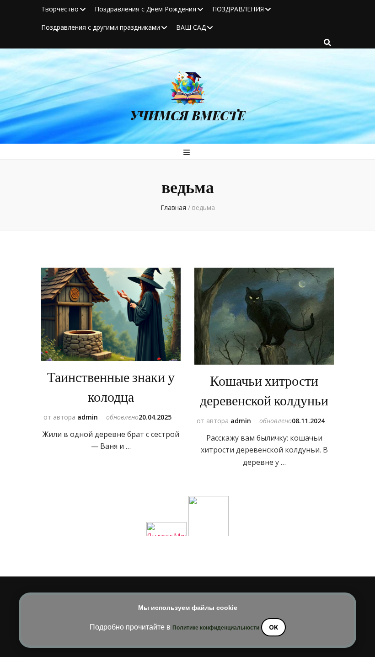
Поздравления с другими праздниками (100, 27)
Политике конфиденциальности (215, 628)
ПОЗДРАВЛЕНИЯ (238, 9)
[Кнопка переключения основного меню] (187, 152)
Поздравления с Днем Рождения (145, 9)
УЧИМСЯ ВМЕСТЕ (187, 115)
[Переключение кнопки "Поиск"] (327, 42)
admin (87, 417)
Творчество (60, 9)
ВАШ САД (191, 27)
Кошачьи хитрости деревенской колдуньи (264, 391)
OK (273, 627)
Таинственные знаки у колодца (111, 388)
